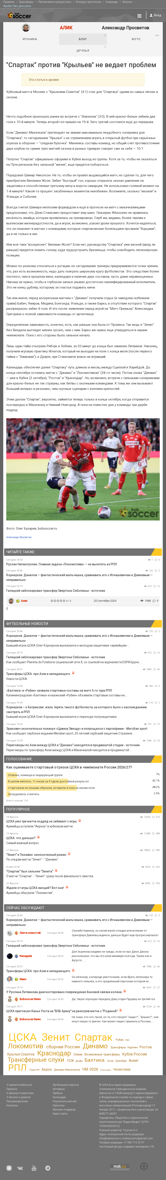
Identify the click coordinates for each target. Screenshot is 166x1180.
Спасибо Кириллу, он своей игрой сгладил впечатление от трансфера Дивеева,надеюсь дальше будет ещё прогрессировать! (115, 933)
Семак (78, 1054)
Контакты (12, 1105)
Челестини (121, 1069)
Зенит (56, 1037)
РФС (127, 1040)
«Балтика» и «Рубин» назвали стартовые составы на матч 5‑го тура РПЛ (59, 690)
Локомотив (25, 1046)
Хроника (29, 39)
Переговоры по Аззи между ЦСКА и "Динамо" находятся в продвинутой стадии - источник (73, 745)
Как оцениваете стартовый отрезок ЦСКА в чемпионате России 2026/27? (69, 767)
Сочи (110, 1060)
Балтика (95, 1060)
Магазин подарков (64, 1109)
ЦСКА (22, 1037)
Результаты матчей (65, 1101)
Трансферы (26, 1)
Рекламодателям (17, 1101)
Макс (23, 979)
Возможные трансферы (102, 1054)
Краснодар (54, 1053)
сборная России (63, 1046)
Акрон (47, 1069)
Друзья (91, 49)
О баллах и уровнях (18, 1097)
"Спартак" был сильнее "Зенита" (29, 871)
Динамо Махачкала (67, 1069)
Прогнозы (59, 1105)
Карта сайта (60, 1113)
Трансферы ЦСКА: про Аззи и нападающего (38, 674)
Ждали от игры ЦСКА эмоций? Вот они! (35, 888)
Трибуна (58, 1093)
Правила (8, 1)
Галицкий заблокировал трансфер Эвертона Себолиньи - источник (55, 590)
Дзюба (79, 1061)
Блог (92, 37)
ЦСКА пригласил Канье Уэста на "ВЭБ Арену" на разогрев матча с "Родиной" (62, 1011)
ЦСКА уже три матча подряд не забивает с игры (41, 821)
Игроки (127, 1)
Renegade (26, 956)
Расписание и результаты (54, 1)
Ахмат (134, 1060)
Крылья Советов (21, 1054)
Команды (112, 1)
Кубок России (134, 1054)
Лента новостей (30, 932)
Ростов (146, 1047)
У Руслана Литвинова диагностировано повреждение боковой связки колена (64, 992)
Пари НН (34, 1069)
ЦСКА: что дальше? (20, 838)
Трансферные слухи (36, 1059)
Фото (145, 37)
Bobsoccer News (30, 999)
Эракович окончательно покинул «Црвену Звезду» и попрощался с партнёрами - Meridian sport (76, 728)
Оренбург (121, 1060)
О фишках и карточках (20, 1093)
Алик (24, 600)
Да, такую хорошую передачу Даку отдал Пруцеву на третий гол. (114, 999)
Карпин (133, 1047)
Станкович (105, 1070)
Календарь (59, 1097)
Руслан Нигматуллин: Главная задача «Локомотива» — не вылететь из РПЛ (61, 564)
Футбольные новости (66, 1084)
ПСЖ (70, 1061)
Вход (157, 15)
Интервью (59, 1089)
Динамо (95, 1046)
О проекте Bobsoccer (19, 1084)
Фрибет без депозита (17, 6)
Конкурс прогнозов (88, 1)
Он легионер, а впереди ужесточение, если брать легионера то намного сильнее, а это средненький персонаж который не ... (112, 979)
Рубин (120, 1039)
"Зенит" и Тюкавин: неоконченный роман (36, 854)
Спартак (93, 1037)
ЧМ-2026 (90, 1069)
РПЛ (17, 1067)
